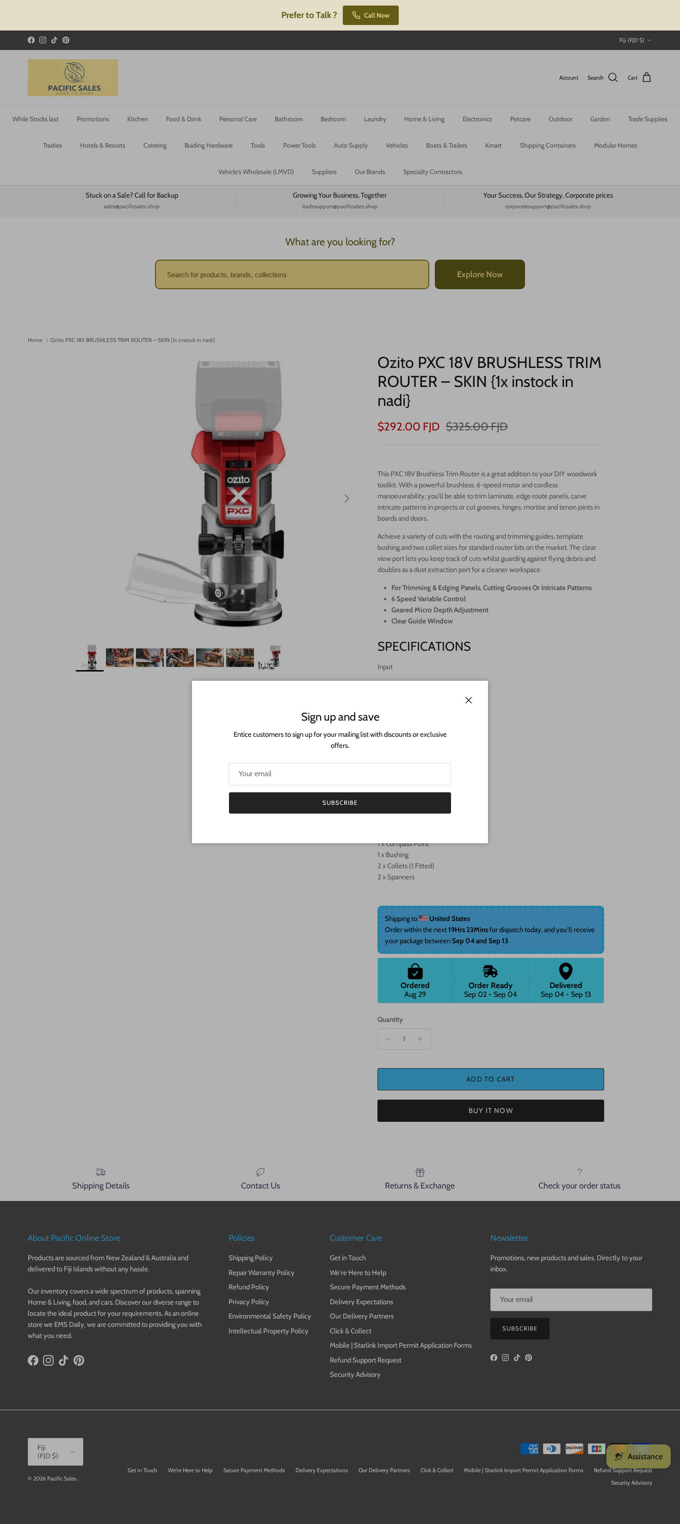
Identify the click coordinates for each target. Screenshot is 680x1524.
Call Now (376, 15)
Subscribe (340, 802)
